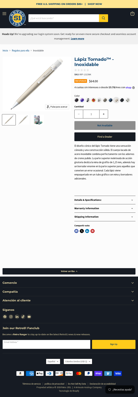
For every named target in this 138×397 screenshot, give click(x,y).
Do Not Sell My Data (77, 383)
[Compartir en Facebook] (76, 231)
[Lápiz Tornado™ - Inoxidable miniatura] (8, 119)
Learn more (77, 38)
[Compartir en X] (82, 231)
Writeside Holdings (84, 387)
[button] (76, 100)
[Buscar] (103, 18)
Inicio (5, 50)
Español (51, 361)
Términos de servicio (31, 383)
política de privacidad (54, 383)
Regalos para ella (20, 50)
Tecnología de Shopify (69, 390)
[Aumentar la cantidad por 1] (103, 114)
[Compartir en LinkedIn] (87, 231)
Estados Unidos (76, 361)
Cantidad (79, 107)
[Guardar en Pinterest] (93, 231)
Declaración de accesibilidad (103, 383)
